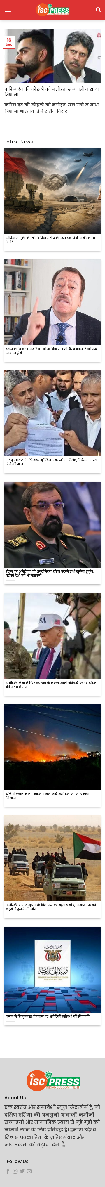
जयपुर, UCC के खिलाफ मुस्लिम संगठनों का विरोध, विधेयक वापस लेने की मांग (51, 462)
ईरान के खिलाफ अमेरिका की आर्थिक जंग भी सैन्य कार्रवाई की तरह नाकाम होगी (52, 351)
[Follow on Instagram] (15, 1171)
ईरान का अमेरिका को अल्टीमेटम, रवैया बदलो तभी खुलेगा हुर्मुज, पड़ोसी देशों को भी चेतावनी (50, 574)
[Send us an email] (29, 1171)
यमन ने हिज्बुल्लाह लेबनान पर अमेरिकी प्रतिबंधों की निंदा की (48, 1017)
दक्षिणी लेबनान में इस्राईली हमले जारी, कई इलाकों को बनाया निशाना (47, 796)
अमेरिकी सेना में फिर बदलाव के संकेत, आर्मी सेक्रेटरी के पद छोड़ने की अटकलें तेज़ (51, 685)
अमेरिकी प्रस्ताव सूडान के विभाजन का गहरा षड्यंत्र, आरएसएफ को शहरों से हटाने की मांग (51, 907)
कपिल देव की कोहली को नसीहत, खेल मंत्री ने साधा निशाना (51, 92)
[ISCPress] (52, 9)
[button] (7, 10)
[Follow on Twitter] (22, 1171)
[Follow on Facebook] (8, 1171)
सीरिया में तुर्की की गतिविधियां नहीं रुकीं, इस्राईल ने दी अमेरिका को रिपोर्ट (51, 240)
